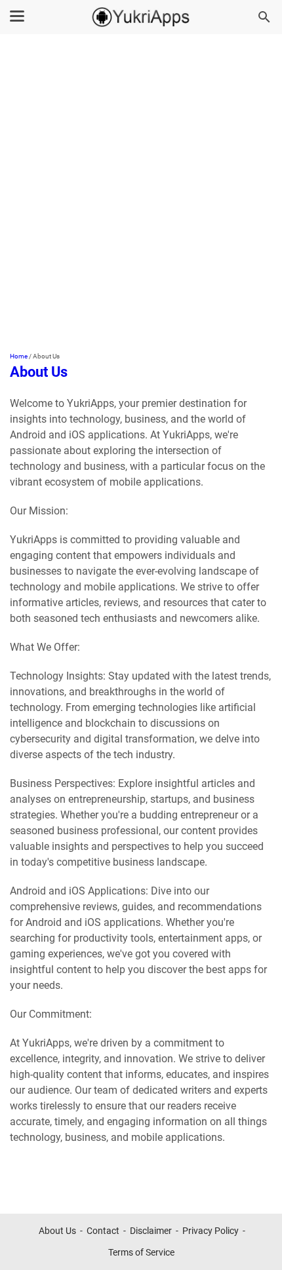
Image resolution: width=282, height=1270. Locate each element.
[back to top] (256, 1240)
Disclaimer (151, 1230)
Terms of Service (141, 1252)
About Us (57, 1230)
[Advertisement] (141, 195)
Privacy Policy (210, 1230)
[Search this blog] (264, 17)
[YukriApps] (141, 17)
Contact (103, 1230)
